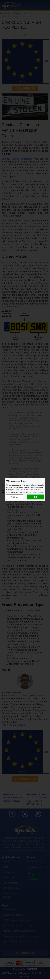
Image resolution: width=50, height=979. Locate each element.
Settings (14, 497)
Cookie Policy (38, 492)
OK (35, 497)
